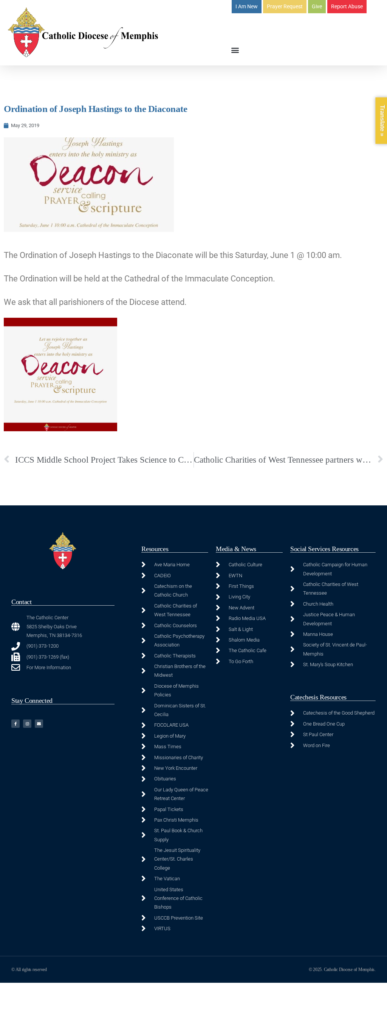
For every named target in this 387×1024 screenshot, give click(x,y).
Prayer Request (285, 6)
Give (317, 6)
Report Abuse (347, 6)
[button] (235, 50)
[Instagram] (27, 723)
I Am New (246, 6)
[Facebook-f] (15, 723)
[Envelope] (39, 723)
